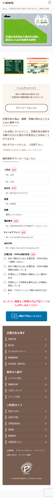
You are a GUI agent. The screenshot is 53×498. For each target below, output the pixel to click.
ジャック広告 (14, 397)
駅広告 (11, 345)
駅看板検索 (13, 358)
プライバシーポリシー (23, 451)
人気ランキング (15, 390)
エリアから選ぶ (15, 378)
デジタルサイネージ (17, 351)
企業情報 (10, 451)
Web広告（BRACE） (17, 364)
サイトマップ (39, 451)
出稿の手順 (13, 417)
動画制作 (12, 436)
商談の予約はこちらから (30, 316)
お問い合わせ (12, 455)
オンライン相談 (24, 455)
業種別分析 (13, 384)
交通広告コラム (15, 442)
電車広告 (12, 339)
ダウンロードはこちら (26, 108)
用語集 (11, 430)
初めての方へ (14, 411)
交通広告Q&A (14, 423)
